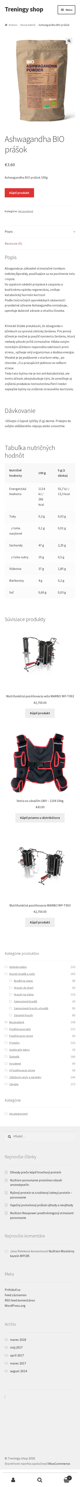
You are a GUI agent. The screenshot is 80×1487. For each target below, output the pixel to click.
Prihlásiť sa (12, 1290)
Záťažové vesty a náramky (25, 1077)
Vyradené (15, 1063)
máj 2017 (16, 1347)
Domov (13, 25)
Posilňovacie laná (20, 1029)
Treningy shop (24, 9)
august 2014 (18, 1371)
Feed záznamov (15, 1295)
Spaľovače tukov (19, 1049)
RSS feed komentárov (20, 1300)
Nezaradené (28, 25)
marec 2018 (18, 1340)
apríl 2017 (17, 1355)
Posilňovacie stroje (21, 1036)
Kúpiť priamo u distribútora (40, 818)
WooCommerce (59, 1464)
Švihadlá (14, 1056)
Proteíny (14, 1043)
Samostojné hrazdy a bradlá (31, 1008)
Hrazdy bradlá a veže (22, 974)
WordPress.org (15, 1305)
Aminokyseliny (18, 967)
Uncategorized (18, 1114)
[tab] (40, 232)
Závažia (13, 1084)
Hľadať (40, 1480)
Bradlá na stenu (23, 981)
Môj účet (13, 1480)
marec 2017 (18, 1363)
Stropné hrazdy (23, 1015)
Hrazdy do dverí (23, 987)
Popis (9, 231)
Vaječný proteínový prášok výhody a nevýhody (41, 1205)
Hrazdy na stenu (24, 994)
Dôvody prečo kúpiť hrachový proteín (35, 1172)
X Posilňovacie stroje (22, 1070)
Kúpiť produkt (19, 193)
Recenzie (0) (13, 243)
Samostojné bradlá (25, 1001)
